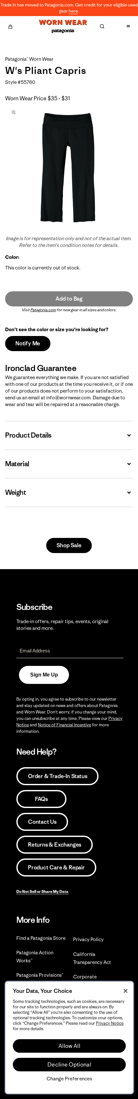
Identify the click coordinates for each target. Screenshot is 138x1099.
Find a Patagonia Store (40, 938)
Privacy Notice (110, 1023)
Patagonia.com (43, 309)
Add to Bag (69, 298)
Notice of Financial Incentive (64, 725)
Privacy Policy (88, 939)
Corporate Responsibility (88, 981)
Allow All (69, 1045)
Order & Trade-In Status (57, 776)
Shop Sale (68, 545)
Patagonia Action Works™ (34, 956)
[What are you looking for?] (102, 26)
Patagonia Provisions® (39, 975)
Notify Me (27, 343)
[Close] (125, 991)
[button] (10, 26)
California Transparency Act (92, 958)
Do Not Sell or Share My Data (42, 891)
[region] (69, 1037)
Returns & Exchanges (54, 844)
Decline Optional (69, 1064)
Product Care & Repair (56, 867)
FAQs (41, 799)
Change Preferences (69, 1078)
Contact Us (42, 821)
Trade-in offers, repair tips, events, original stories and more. (62, 624)
